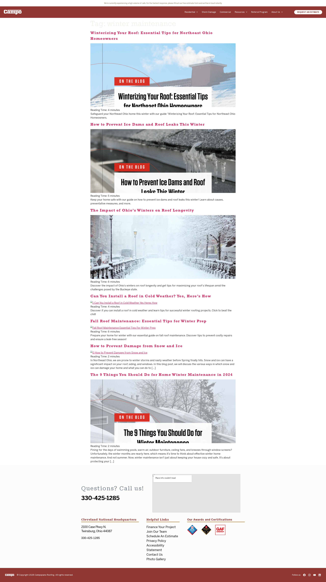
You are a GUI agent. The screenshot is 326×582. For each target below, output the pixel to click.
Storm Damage (209, 12)
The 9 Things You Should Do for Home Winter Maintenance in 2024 (161, 374)
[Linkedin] (319, 575)
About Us (275, 12)
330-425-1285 (100, 498)
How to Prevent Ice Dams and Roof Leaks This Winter (147, 124)
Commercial (225, 12)
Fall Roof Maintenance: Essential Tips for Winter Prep (148, 321)
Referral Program (259, 12)
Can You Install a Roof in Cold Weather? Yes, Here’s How (150, 296)
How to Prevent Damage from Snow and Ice (136, 346)
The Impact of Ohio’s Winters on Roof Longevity (142, 210)
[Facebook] (304, 575)
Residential (190, 12)
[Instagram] (309, 575)
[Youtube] (314, 575)
